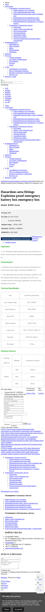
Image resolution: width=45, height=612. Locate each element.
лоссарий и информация (18, 59)
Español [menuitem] (7, 100)
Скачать (34, 240)
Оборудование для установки (23, 10)
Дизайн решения (15, 57)
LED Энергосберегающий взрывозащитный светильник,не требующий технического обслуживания (22, 434)
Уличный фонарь (19, 33)
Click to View (30, 393)
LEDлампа (17, 27)
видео (11, 65)
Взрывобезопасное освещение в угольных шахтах (23, 509)
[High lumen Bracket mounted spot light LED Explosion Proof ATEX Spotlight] (22, 442)
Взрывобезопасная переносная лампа (26, 20)
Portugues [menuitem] (8, 98)
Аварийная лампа (19, 35)
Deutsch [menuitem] (7, 92)
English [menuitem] (7, 90)
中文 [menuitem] (6, 88)
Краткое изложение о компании (20, 73)
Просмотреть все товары (9, 491)
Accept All (18, 609)
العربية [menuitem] (7, 102)
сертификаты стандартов (18, 69)
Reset (29, 424)
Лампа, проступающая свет (23, 29)
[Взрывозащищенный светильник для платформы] (19, 437)
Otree (19, 577)
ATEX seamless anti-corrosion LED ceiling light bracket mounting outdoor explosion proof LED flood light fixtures (20, 453)
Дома (7, 4)
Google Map (9, 542)
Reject (6, 609)
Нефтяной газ (14, 44)
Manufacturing (14, 50)
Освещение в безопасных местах (21, 25)
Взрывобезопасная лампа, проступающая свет (25, 463)
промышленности (11, 42)
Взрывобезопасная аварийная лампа (26, 18)
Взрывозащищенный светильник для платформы (18, 439)
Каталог (12, 63)
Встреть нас (13, 75)
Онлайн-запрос (10, 242)
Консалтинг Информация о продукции (16, 239)
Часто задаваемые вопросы (18, 71)
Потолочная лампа (20, 31)
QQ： (5, 414)
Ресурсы (8, 56)
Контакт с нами (10, 76)
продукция (9, 6)
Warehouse (13, 52)
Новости (8, 54)
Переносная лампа (20, 37)
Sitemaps (4, 577)
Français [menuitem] (8, 94)
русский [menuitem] (8, 96)
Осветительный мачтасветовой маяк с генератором (23, 528)
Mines (11, 48)
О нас (7, 67)
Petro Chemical (14, 46)
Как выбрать (13, 61)
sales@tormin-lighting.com (14, 548)
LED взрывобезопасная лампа (24, 12)
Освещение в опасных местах (19, 8)
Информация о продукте (37, 237)
